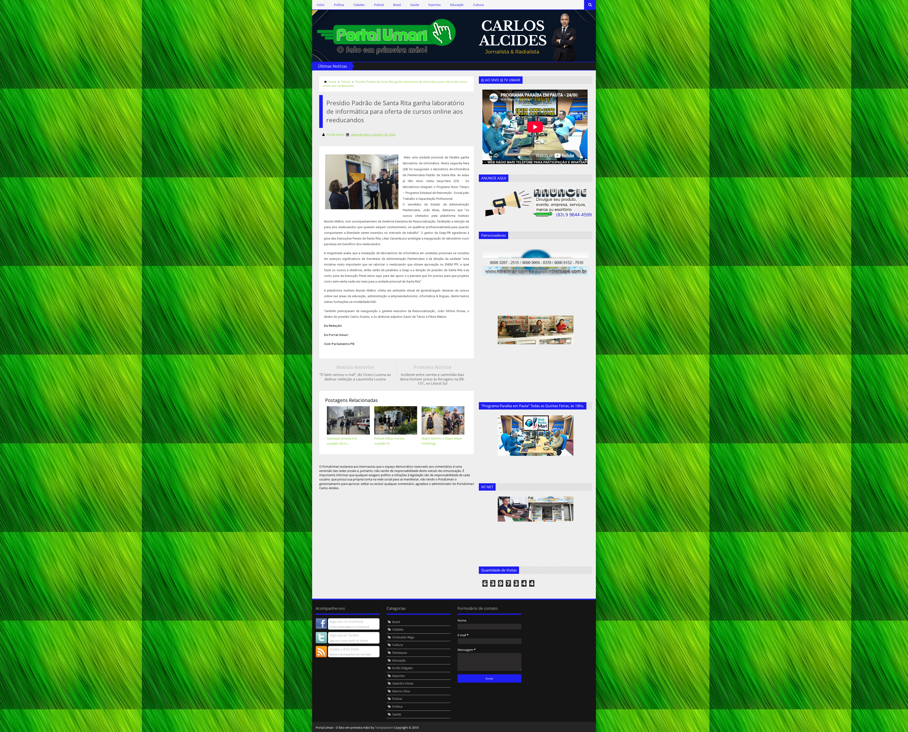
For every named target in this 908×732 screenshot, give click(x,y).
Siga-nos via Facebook (346, 621)
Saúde (414, 5)
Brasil (397, 5)
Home (332, 82)
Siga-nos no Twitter (344, 635)
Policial (379, 5)
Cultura (478, 5)
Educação (457, 5)
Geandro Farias (403, 683)
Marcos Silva (401, 691)
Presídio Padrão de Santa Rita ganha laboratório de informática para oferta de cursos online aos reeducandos (395, 84)
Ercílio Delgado (402, 668)
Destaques (399, 652)
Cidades (359, 5)
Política (339, 5)
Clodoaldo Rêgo (403, 637)
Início (320, 5)
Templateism (384, 727)
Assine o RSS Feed (343, 649)
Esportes (434, 5)
